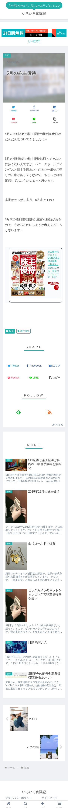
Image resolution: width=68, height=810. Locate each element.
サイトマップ (49, 797)
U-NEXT (34, 41)
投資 (11, 331)
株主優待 (24, 331)
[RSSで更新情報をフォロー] (49, 412)
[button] (55, 120)
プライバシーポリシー (18, 797)
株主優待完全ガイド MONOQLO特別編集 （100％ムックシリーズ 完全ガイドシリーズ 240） (53, 264)
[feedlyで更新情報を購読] (18, 412)
